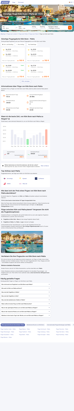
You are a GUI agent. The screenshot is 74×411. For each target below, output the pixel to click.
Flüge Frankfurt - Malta (25, 332)
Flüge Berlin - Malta (24, 334)
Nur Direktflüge (32, 44)
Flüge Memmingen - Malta (7, 332)
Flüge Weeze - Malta (24, 329)
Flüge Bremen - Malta (6, 337)
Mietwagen (21, 2)
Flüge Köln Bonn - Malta (62, 332)
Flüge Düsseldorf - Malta (7, 334)
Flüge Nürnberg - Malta (62, 334)
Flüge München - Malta (62, 329)
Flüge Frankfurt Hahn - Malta (8, 329)
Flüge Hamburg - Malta (43, 332)
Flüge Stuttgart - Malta (44, 334)
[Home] (5, 2)
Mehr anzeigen (26, 81)
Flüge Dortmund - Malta (44, 329)
